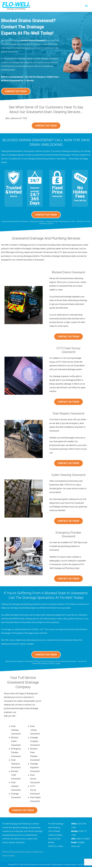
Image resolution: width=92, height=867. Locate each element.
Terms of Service (9, 852)
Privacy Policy (25, 852)
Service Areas (8, 855)
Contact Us (37, 852)
